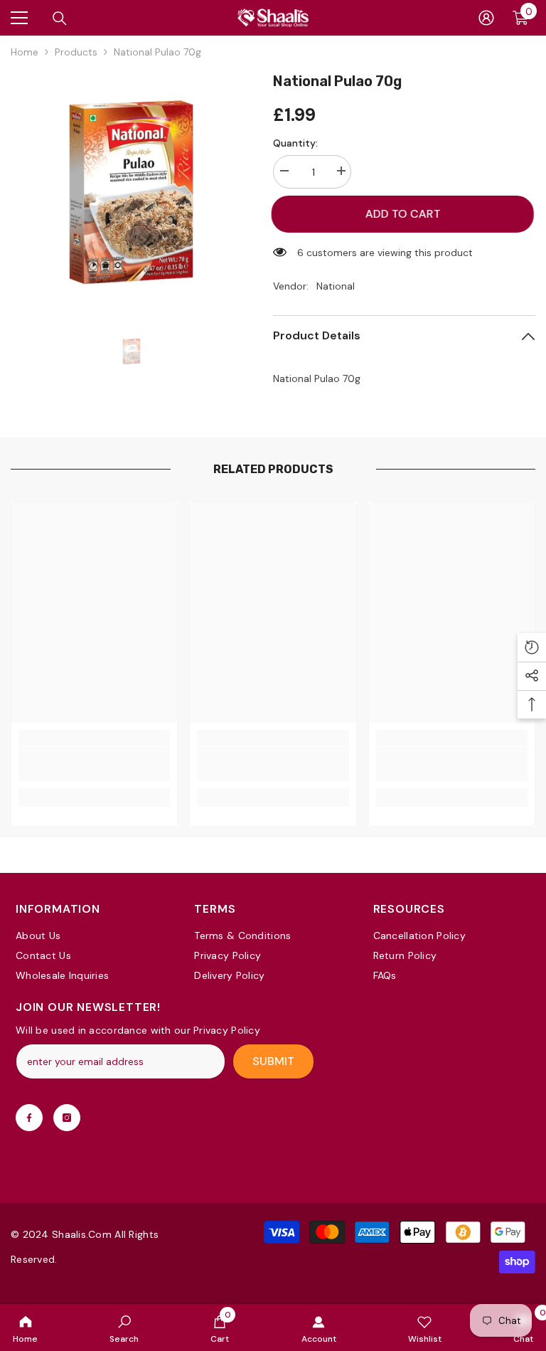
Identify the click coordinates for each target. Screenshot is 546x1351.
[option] (131, 191)
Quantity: (295, 143)
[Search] (59, 18)
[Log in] (486, 18)
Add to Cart (406, 213)
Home (24, 52)
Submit (273, 1061)
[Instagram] (66, 1117)
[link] (124, 1327)
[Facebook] (29, 1117)
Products (76, 52)
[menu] (19, 17)
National (335, 286)
